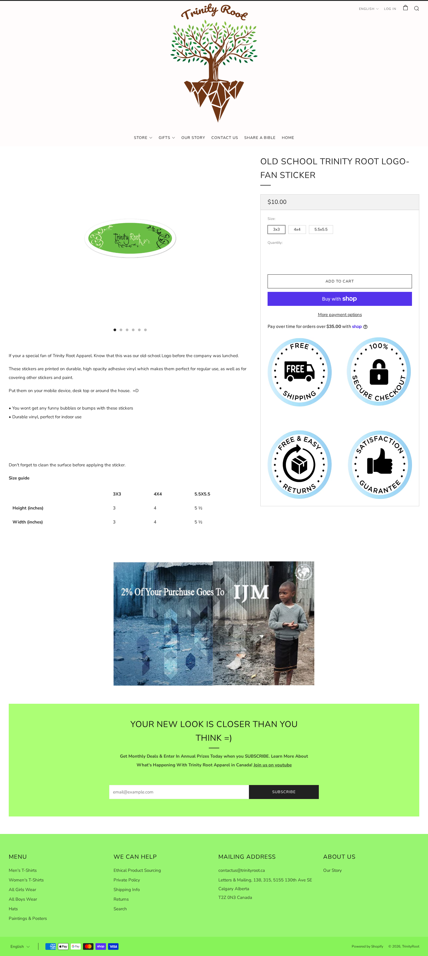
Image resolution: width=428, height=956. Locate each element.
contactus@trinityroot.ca (241, 870)
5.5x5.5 (321, 229)
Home (288, 137)
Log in (390, 9)
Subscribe (284, 792)
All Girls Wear (22, 889)
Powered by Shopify (367, 946)
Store (141, 137)
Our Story (193, 137)
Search (120, 909)
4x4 (297, 229)
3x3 (276, 229)
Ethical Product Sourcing (137, 870)
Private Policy (127, 880)
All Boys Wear (23, 899)
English (366, 9)
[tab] (115, 330)
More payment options (340, 315)
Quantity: (275, 243)
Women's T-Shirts (26, 880)
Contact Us (224, 137)
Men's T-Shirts (23, 870)
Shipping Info (127, 889)
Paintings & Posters (28, 918)
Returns (121, 899)
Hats (13, 909)
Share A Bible (260, 137)
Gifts (164, 137)
